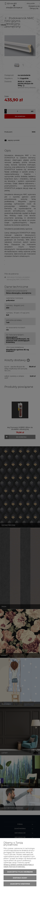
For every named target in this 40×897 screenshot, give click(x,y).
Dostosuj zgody (20, 878)
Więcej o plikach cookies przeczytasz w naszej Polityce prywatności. (19, 866)
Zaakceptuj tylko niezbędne (20, 872)
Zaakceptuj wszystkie (20, 884)
